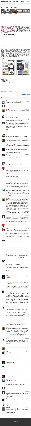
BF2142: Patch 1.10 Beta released (10, 86)
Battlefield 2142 (3, 5)
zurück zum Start (15, 423)
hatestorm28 (7, 148)
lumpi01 (7, 254)
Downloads (22, 1)
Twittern (28, 94)
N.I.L (6, 167)
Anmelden (28, 1)
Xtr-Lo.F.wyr (7, 361)
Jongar (6, 143)
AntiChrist (7, 228)
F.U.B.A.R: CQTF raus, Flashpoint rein (10, 90)
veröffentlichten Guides (23, 53)
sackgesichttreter (8, 407)
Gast (6, 215)
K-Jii (6, 122)
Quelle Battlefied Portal (6, 82)
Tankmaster (7, 365)
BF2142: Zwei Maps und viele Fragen (10, 91)
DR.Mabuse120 (8, 180)
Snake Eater (7, 139)
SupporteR (7, 355)
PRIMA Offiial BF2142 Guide (7, 80)
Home (14, 1)
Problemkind (7, 306)
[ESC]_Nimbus (7, 249)
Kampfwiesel (7, 189)
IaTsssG (7, 351)
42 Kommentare (15, 13)
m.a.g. (6, 162)
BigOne (6, 133)
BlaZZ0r (7, 379)
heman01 (7, 285)
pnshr (6, 100)
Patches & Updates (9, 5)
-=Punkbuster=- (7, 109)
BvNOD (6, 114)
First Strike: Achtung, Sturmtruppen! (10, 89)
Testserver (13, 27)
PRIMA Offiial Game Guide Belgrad (8, 81)
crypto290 (7, 275)
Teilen (23, 94)
